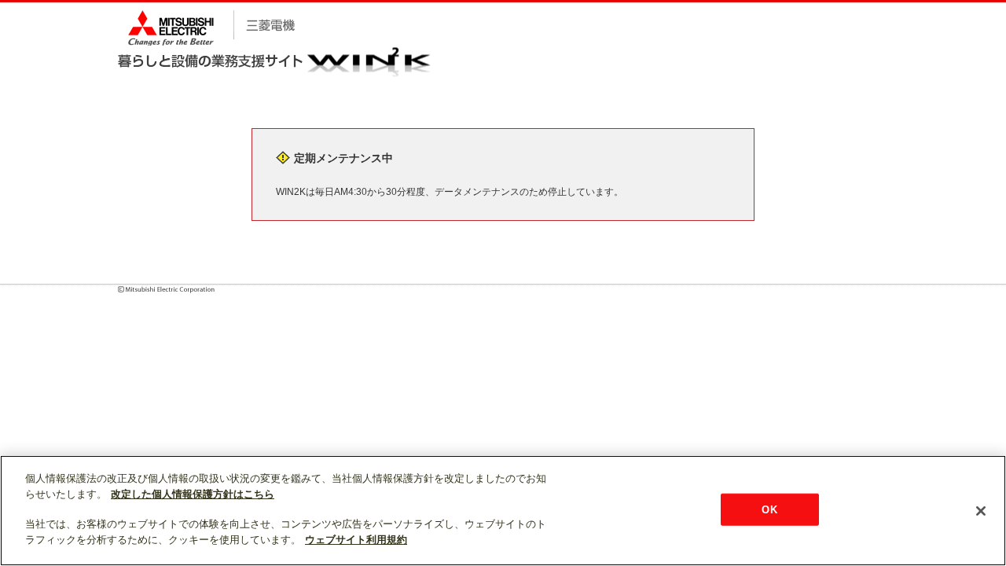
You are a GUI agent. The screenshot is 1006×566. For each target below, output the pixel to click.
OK (769, 509)
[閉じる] (981, 511)
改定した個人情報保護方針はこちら (192, 494)
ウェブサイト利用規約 (356, 540)
